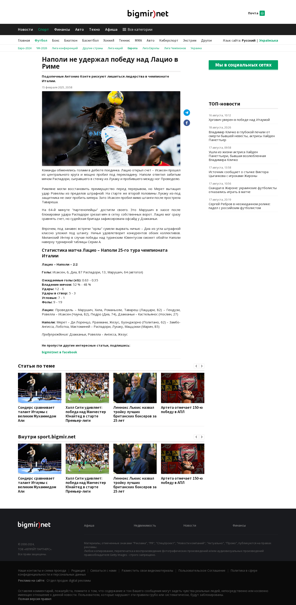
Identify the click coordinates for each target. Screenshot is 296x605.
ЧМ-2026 (41, 48)
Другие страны (93, 48)
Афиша (111, 29)
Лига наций (115, 48)
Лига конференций (65, 48)
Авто (79, 29)
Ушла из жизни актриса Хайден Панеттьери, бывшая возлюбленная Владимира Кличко (237, 156)
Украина (196, 48)
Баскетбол (90, 40)
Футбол (41, 40)
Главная (24, 40)
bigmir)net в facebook (59, 352)
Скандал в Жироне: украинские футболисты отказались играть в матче (243, 190)
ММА (138, 40)
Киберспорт (168, 40)
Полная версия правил (34, 599)
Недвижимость (145, 525)
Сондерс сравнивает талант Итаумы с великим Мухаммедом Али (37, 414)
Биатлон (70, 40)
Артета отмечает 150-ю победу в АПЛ (182, 409)
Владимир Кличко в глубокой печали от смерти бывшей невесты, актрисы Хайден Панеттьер (242, 136)
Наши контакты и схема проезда (42, 570)
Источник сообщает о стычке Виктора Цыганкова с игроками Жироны (238, 174)
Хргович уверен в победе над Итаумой (239, 119)
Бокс (55, 40)
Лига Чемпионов (175, 48)
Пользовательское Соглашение (201, 570)
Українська (268, 40)
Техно (94, 29)
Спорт (43, 29)
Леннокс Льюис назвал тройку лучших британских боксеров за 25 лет (134, 414)
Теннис (124, 40)
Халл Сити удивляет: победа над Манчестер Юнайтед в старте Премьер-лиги (86, 414)
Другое (206, 40)
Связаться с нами (103, 570)
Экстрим (189, 40)
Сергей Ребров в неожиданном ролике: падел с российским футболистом (239, 206)
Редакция (78, 570)
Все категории (140, 29)
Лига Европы (150, 48)
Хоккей (108, 40)
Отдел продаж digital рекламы (69, 580)
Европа (133, 48)
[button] (196, 366)
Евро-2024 (24, 48)
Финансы (62, 29)
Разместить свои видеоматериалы (147, 570)
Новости (25, 29)
